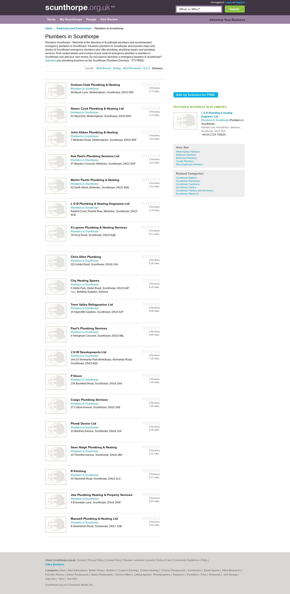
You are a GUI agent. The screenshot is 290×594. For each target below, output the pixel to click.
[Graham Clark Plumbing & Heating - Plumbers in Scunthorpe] (55, 97)
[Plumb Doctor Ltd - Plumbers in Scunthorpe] (55, 436)
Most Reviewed (132, 68)
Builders (111, 570)
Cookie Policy (114, 560)
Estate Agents (212, 570)
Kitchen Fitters (123, 574)
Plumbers (193, 574)
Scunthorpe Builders (186, 177)
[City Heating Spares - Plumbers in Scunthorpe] (55, 293)
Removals (215, 574)
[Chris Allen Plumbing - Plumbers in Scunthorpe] (55, 269)
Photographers (162, 574)
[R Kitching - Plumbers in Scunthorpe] (55, 484)
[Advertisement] (209, 57)
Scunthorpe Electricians (188, 181)
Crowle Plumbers (185, 161)
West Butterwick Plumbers (189, 164)
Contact (81, 560)
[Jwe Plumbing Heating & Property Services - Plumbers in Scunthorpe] (55, 508)
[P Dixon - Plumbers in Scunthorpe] (55, 389)
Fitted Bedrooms (232, 570)
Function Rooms (55, 574)
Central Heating (149, 570)
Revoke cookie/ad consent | (140, 560)
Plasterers (179, 574)
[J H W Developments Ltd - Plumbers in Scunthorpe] (55, 365)
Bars (63, 570)
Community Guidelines (186, 560)
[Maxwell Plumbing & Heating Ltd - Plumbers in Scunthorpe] (55, 531)
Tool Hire (72, 578)
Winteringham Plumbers (188, 151)
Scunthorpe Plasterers (187, 193)
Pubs (204, 574)
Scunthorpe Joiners (186, 187)
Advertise (50, 60)
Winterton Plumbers (186, 155)
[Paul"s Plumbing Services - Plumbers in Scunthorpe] (55, 341)
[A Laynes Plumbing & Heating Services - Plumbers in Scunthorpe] (55, 240)
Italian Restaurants (102, 574)
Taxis (61, 578)
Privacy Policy (96, 560)
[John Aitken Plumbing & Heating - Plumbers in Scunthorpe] (55, 145)
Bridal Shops (96, 570)
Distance (157, 68)
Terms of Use (163, 560)
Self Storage (230, 574)
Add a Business (54, 564)
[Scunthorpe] (80, 9)
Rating (117, 68)
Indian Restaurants (78, 574)
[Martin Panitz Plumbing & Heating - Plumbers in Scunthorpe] (55, 193)
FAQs (204, 560)
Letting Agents (142, 574)
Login (228, 2)
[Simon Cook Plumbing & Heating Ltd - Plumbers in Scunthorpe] (55, 121)
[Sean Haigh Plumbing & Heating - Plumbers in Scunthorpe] (55, 460)
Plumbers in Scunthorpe (215, 120)
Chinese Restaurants (173, 570)
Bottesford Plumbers (186, 158)
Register (240, 2)
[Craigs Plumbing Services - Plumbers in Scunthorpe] (55, 412)
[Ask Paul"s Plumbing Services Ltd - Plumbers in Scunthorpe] (55, 169)
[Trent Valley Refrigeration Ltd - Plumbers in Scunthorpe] (55, 317)
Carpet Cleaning (128, 570)
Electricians (195, 570)
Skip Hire (50, 578)
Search (234, 9)
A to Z (146, 68)
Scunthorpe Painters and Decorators (195, 190)
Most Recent (103, 68)
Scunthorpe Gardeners (188, 184)
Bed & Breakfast (77, 570)
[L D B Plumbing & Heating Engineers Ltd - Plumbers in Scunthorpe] (185, 128)
